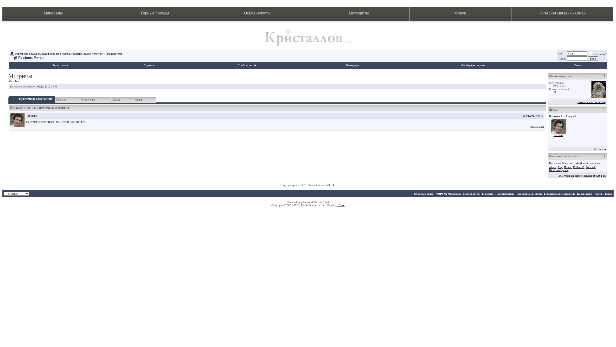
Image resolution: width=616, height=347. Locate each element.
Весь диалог (537, 126)
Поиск (578, 65)
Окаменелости (257, 13)
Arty (560, 167)
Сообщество (245, 65)
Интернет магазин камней (562, 13)
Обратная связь (423, 193)
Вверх (608, 193)
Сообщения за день (473, 65)
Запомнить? (600, 54)
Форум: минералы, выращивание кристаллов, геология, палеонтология (58, 53)
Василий (32, 115)
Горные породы (155, 13)
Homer (568, 167)
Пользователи (113, 53)
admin (552, 167)
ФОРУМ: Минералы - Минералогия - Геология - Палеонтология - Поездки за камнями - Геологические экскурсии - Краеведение (514, 193)
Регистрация (60, 65)
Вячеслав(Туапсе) (559, 170)
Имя (560, 53)
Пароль (562, 58)
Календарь (352, 65)
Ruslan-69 (578, 167)
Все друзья (600, 148)
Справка (149, 65)
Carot (342, 205)
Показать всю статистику (592, 102)
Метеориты (359, 13)
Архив (599, 193)
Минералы (53, 13)
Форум (461, 13)
